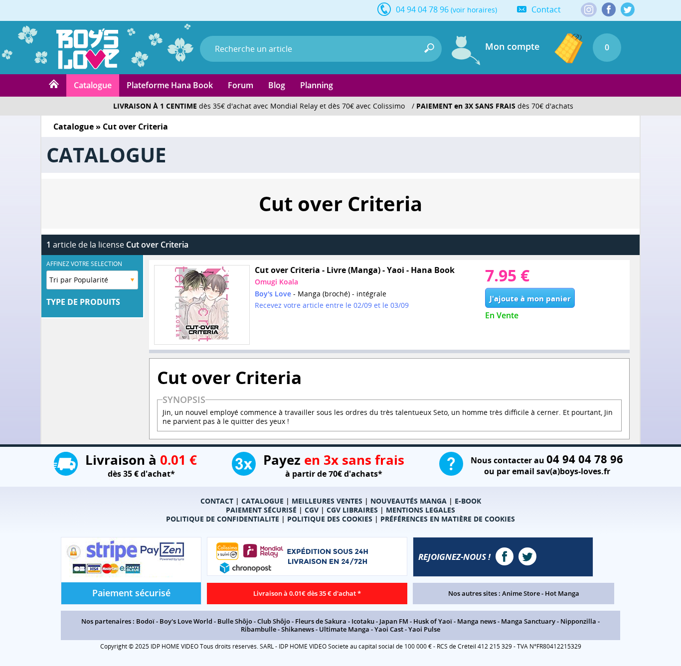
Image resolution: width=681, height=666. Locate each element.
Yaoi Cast (388, 629)
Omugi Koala (276, 281)
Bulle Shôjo (234, 621)
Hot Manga (562, 593)
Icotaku (362, 621)
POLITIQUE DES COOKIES (329, 519)
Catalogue (93, 85)
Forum (240, 85)
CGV (312, 510)
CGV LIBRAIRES (352, 510)
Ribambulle (258, 629)
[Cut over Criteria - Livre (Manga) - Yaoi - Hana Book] (202, 305)
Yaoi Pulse (424, 629)
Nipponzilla (578, 621)
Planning (316, 85)
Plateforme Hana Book (170, 85)
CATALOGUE (262, 501)
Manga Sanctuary (528, 621)
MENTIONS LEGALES (420, 510)
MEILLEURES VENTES (327, 501)
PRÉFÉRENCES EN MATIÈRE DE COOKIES (447, 519)
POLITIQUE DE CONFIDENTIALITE (222, 519)
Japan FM (393, 621)
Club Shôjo (273, 621)
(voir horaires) (474, 9)
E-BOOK (468, 501)
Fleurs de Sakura (320, 621)
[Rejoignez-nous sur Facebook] (609, 9)
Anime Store (521, 593)
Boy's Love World (186, 621)
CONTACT (216, 501)
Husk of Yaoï (432, 621)
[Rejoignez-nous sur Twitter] (628, 9)
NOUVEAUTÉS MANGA (408, 501)
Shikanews (297, 629)
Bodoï (145, 621)
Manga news (476, 621)
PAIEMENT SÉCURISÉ (261, 510)
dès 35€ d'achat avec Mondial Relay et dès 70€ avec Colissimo (259, 106)
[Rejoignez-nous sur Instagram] (589, 10)
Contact (546, 9)
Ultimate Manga (344, 629)
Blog (276, 85)
